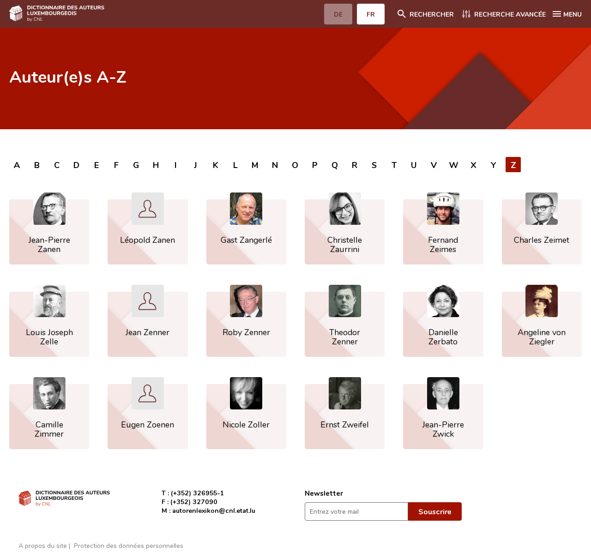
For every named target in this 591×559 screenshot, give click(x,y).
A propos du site (42, 545)
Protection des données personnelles (128, 545)
